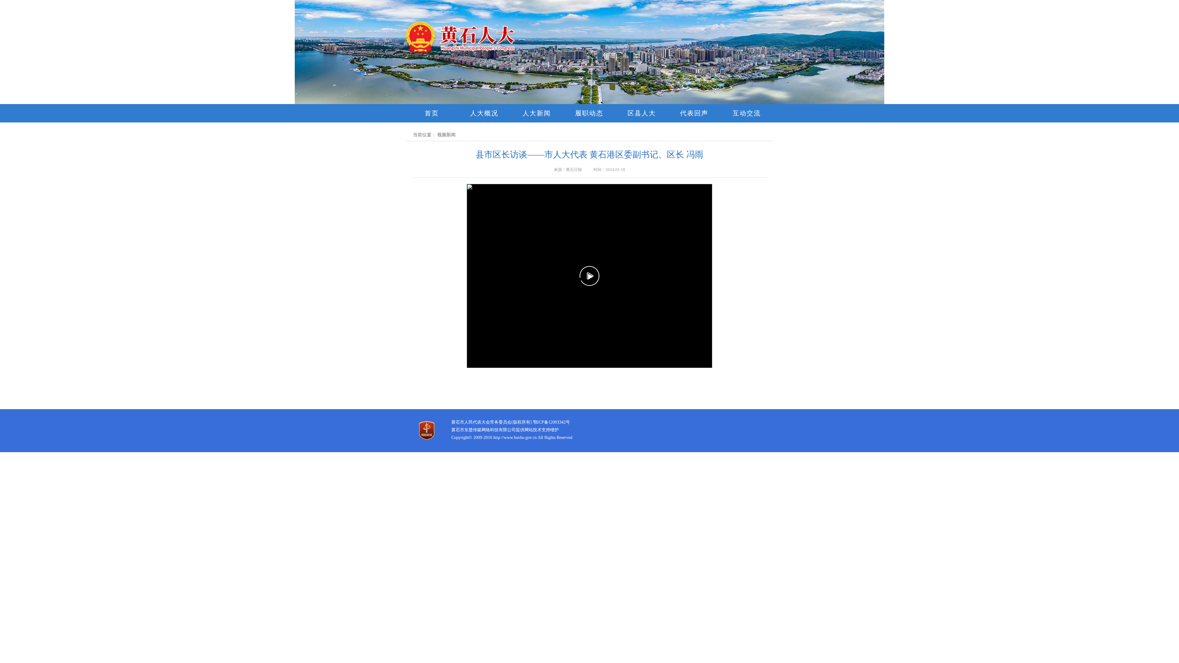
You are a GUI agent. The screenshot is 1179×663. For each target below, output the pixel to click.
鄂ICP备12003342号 (551, 422)
